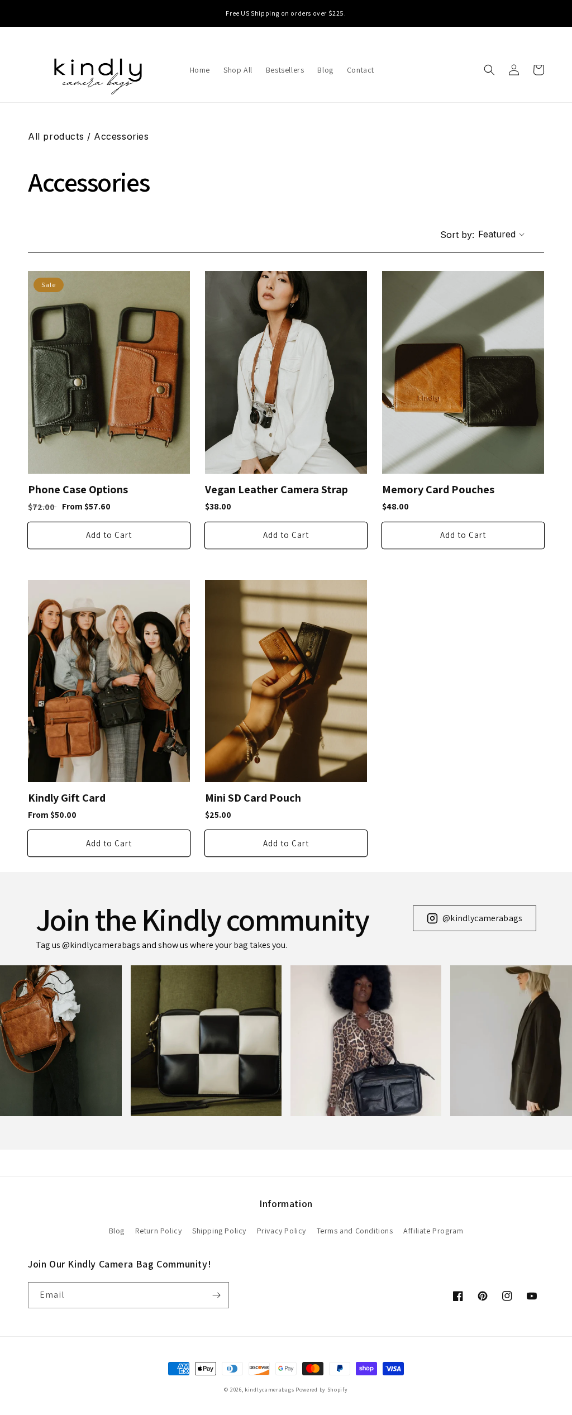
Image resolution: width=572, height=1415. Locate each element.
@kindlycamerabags (482, 918)
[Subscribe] (216, 1295)
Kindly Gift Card (67, 798)
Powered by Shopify (321, 1389)
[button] (489, 70)
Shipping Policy (219, 1231)
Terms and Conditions (355, 1231)
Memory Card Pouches (438, 489)
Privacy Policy (281, 1231)
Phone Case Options (78, 489)
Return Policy (158, 1231)
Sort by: (457, 234)
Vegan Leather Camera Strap (276, 489)
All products (56, 136)
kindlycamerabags (269, 1389)
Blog (117, 1231)
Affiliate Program (433, 1231)
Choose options (109, 535)
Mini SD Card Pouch (253, 798)
